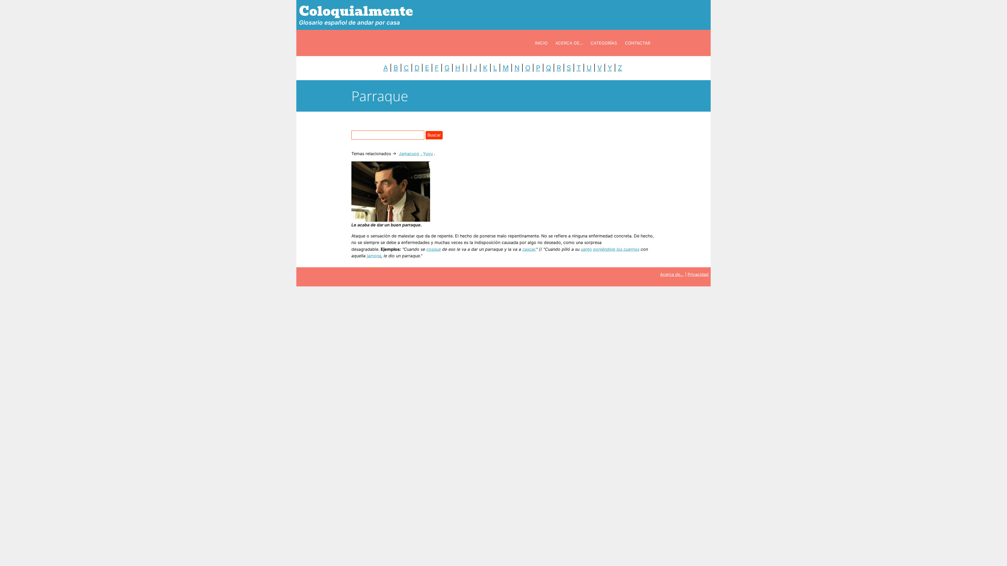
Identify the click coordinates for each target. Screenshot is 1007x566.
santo (586, 249)
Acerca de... (569, 43)
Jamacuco (409, 153)
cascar (528, 249)
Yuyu (428, 153)
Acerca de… (672, 274)
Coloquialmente (356, 11)
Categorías (604, 43)
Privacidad (698, 274)
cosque (433, 249)
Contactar (637, 43)
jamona (374, 255)
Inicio (541, 43)
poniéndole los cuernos (616, 249)
